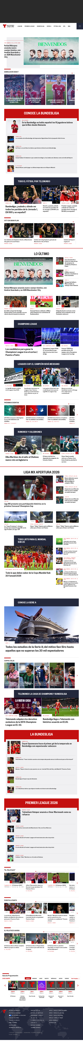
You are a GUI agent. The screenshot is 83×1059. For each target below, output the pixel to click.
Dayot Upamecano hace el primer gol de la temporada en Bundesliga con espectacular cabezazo (47, 744)
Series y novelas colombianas (56, 1013)
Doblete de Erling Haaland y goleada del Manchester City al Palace (45, 240)
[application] (28, 271)
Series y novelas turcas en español (58, 1010)
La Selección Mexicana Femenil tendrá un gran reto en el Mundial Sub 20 (71, 573)
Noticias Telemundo (35, 1025)
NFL (64, 26)
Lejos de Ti (34, 1022)
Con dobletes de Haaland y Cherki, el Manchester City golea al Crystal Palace (18, 240)
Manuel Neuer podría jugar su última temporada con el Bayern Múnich (35, 167)
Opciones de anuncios (14, 1010)
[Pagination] (73, 73)
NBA (69, 26)
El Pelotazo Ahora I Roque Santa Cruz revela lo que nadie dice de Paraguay (35, 947)
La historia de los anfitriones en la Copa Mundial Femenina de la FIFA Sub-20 (70, 563)
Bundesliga (40, 26)
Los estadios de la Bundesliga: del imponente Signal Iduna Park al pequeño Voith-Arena (40, 138)
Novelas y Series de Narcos (56, 1017)
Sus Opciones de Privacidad (19, 1015)
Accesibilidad (12, 1025)
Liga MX (20, 26)
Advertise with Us (35, 1010)
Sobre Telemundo (13, 1022)
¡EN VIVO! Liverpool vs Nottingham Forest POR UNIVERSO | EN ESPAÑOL (13, 419)
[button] (28, 271)
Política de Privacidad (15, 1013)
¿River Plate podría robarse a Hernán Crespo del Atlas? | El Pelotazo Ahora (34, 887)
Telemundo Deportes (35, 1027)
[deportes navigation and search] (80, 26)
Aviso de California (14, 1017)
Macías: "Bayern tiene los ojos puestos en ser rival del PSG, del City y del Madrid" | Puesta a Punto (43, 769)
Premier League (30, 26)
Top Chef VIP (34, 1017)
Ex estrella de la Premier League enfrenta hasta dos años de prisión (35, 837)
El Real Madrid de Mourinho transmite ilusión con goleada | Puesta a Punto (34, 917)
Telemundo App (52, 1022)
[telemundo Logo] (4, 1011)
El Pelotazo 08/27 (13, 885)
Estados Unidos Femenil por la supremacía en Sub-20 (70, 552)
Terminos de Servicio (14, 1020)
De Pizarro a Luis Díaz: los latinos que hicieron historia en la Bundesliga (36, 148)
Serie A (49, 26)
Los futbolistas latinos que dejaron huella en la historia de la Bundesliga (36, 788)
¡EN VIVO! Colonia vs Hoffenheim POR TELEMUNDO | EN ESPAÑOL (35, 418)
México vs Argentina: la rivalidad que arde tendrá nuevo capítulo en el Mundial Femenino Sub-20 (71, 584)
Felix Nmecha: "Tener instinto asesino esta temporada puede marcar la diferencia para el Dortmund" (44, 759)
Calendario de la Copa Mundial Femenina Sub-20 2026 (70, 543)
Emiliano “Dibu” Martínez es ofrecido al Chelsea (29, 857)
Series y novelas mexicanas (56, 1015)
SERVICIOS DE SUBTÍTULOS (37, 1013)
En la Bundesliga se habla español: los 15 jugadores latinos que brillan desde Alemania (47, 123)
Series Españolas (53, 1020)
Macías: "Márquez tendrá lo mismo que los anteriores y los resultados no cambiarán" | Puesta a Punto (57, 918)
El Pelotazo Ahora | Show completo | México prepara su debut (14, 946)
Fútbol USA (57, 26)
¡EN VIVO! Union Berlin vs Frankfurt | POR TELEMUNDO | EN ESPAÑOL (57, 418)
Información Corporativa (15, 1027)
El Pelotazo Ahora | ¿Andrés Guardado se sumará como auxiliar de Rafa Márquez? (57, 947)
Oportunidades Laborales (37, 1015)
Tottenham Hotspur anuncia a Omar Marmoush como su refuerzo (46, 813)
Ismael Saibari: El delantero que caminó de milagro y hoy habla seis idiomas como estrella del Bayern (44, 158)
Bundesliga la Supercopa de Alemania (26, 779)
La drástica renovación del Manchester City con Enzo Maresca (33, 828)
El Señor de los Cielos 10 (37, 1020)
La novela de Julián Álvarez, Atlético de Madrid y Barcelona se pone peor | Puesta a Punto (13, 917)
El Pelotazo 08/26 (57, 885)
